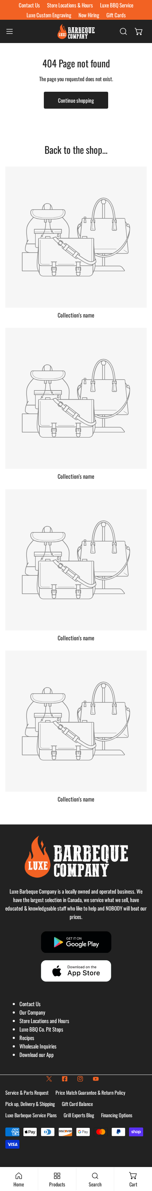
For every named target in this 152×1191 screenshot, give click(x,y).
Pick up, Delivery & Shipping (30, 1103)
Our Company (32, 1012)
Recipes (26, 1037)
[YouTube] (96, 1079)
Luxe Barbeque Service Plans (31, 1115)
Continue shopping (76, 100)
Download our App (36, 1054)
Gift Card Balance (77, 1103)
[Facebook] (64, 1079)
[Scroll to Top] (139, 1154)
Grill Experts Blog (79, 1115)
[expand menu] (9, 31)
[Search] (123, 31)
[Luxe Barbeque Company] (76, 31)
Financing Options (116, 1115)
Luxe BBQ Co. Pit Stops (41, 1029)
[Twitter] (49, 1079)
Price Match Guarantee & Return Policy (90, 1092)
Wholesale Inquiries (38, 1046)
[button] (139, 31)
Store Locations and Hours (44, 1020)
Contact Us (30, 1004)
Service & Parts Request (26, 1092)
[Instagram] (80, 1079)
